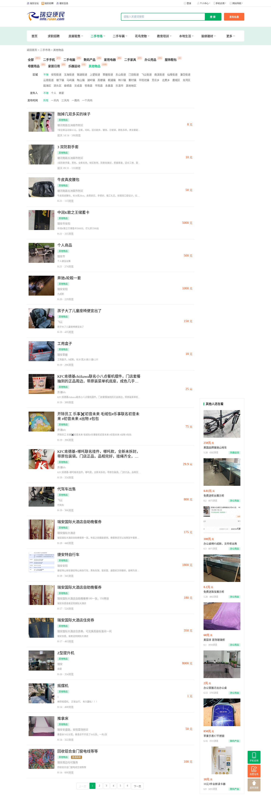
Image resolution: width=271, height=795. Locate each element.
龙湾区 (186, 80)
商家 (61, 93)
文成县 (78, 85)
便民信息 (63, 3)
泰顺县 (68, 85)
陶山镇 (81, 80)
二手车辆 (119, 36)
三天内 (65, 100)
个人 (53, 93)
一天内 (55, 100)
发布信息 (234, 16)
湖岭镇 (91, 80)
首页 (34, 36)
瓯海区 (47, 85)
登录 (189, 3)
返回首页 (32, 50)
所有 (45, 100)
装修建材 (207, 36)
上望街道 (95, 74)
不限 (45, 74)
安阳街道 (56, 74)
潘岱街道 (185, 74)
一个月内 (87, 100)
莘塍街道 (108, 74)
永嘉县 (109, 85)
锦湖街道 (82, 74)
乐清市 (119, 85)
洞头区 (57, 85)
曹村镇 (132, 80)
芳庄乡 (155, 80)
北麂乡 (166, 80)
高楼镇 (101, 80)
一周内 (75, 100)
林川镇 (122, 80)
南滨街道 (159, 74)
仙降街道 (172, 74)
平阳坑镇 (144, 80)
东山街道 (121, 74)
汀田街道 (133, 74)
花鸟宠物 (141, 36)
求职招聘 (54, 36)
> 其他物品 (57, 50)
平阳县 (99, 85)
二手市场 (97, 36)
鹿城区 (176, 80)
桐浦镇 (112, 80)
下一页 (137, 786)
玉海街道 (69, 74)
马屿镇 (70, 80)
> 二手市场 (44, 50)
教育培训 (163, 36)
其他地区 (131, 85)
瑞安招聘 (49, 3)
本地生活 (185, 36)
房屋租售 (74, 36)
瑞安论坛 (34, 3)
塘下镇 (60, 80)
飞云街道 (146, 74)
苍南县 (88, 85)
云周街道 (48, 80)
